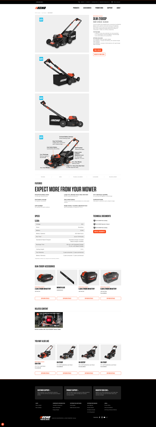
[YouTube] (104, 417)
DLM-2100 (38, 363)
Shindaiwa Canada (91, 409)
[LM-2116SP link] (110, 352)
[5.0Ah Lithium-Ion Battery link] (89, 277)
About (119, 8)
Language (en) (39, 2)
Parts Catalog (38, 407)
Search (82, 2)
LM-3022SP (82, 362)
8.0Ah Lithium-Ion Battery (108, 288)
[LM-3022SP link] (89, 352)
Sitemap (74, 418)
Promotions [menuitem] (99, 8)
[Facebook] (99, 417)
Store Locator (38, 405)
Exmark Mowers (90, 407)
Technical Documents (78, 176)
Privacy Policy (107, 405)
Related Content (113, 176)
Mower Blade (61, 287)
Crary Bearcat (90, 405)
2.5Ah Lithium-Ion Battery (43, 288)
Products (76, 8)
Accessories (87, 8)
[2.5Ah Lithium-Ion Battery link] (45, 277)
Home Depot (72, 405)
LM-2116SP (103, 362)
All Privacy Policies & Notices (110, 409)
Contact (88, 2)
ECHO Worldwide (56, 407)
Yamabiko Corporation (57, 405)
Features (43, 176)
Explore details (45, 298)
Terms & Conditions (108, 407)
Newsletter (95, 2)
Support (110, 8)
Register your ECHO (104, 2)
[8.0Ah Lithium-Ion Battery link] (110, 277)
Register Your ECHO (99, 54)
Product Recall (56, 409)
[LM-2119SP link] (67, 352)
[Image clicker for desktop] (62, 34)
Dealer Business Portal (75, 407)
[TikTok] (107, 417)
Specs (60, 176)
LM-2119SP (60, 362)
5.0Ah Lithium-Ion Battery (87, 288)
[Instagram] (102, 417)
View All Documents (99, 231)
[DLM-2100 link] (45, 352)
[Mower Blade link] (67, 277)
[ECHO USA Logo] (40, 8)
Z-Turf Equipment (91, 412)
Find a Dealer (116, 2)
